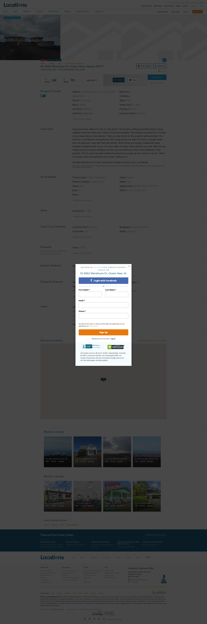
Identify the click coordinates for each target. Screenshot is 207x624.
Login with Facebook (105, 280)
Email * (82, 300)
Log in (96, 267)
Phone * (82, 311)
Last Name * (110, 290)
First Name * (84, 290)
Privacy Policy (93, 326)
